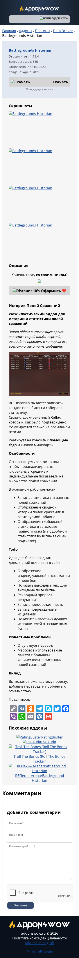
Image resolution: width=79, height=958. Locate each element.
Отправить (21, 905)
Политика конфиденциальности (39, 938)
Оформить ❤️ (53, 290)
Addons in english (39, 943)
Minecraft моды (40, 951)
